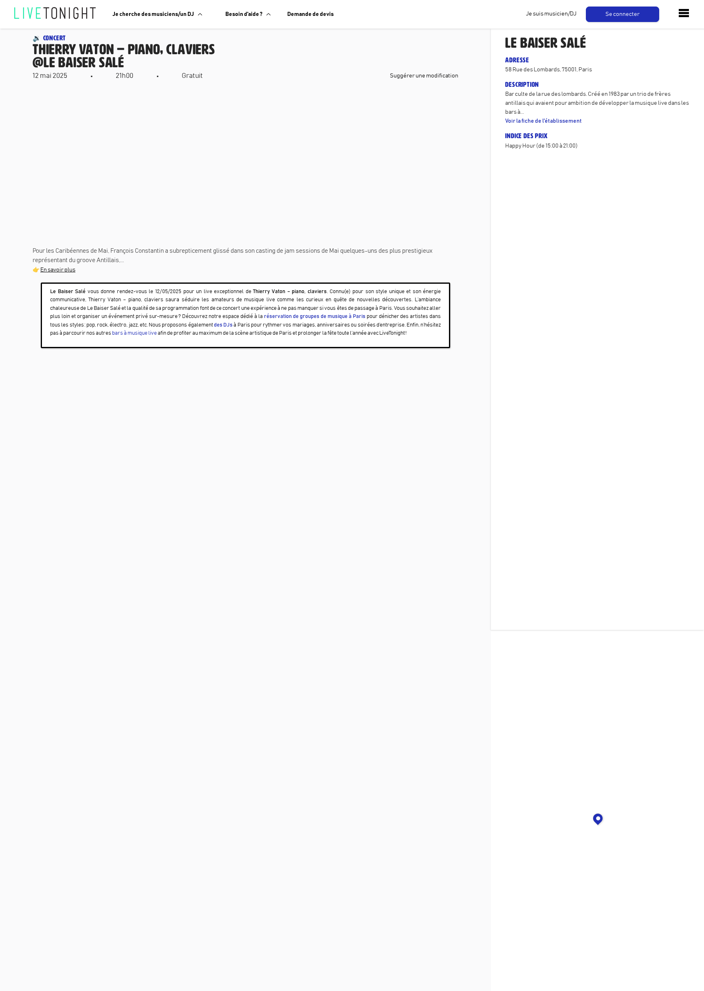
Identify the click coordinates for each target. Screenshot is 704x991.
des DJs (223, 325)
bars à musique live (134, 333)
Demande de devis (310, 14)
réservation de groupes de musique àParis (314, 316)
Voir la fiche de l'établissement (543, 121)
